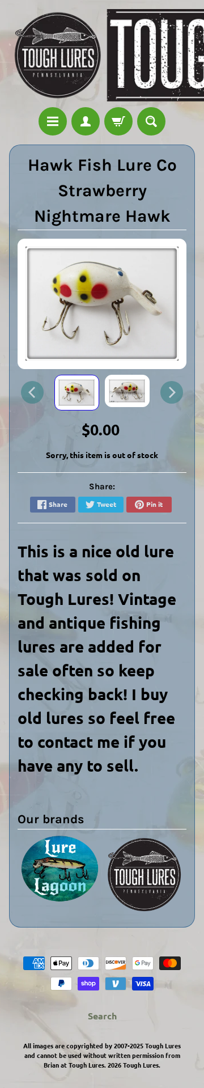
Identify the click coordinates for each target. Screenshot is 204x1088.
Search (102, 1016)
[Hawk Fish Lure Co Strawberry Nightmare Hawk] (76, 392)
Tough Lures (141, 1064)
